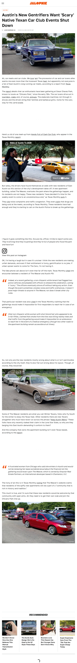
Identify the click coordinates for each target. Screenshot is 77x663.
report (8, 91)
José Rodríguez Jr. (10, 30)
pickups (33, 97)
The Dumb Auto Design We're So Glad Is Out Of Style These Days (28, 641)
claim (57, 202)
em (36, 78)
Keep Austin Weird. (59, 420)
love (32, 78)
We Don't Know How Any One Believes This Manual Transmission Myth (8, 643)
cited (68, 271)
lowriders (6, 97)
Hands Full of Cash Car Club (43, 134)
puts (63, 197)
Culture (5, 10)
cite (8, 202)
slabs (13, 97)
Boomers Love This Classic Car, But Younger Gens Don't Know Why (48, 641)
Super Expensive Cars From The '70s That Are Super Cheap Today (66, 642)
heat (45, 81)
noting (39, 483)
